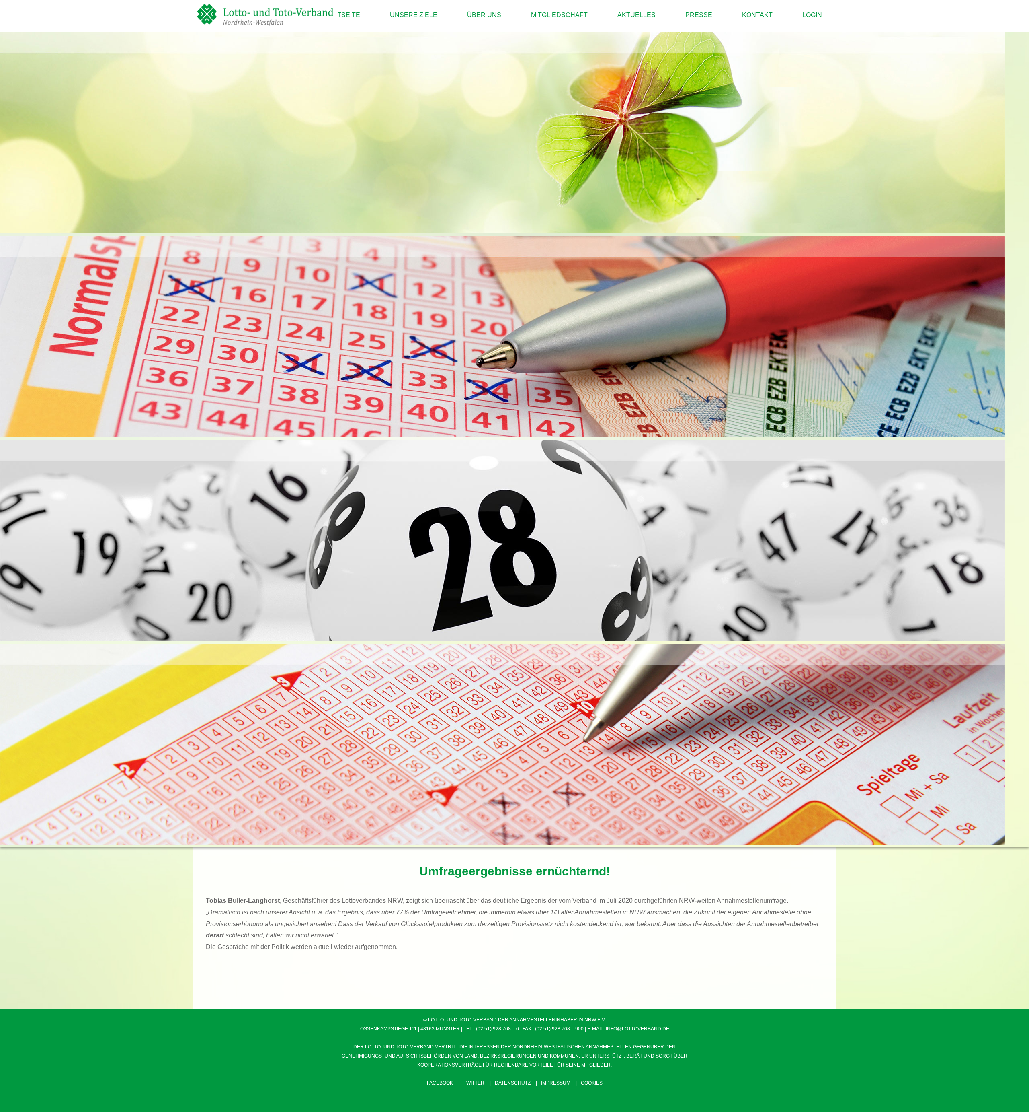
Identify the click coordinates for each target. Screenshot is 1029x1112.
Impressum (555, 1083)
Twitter (473, 1083)
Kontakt (757, 15)
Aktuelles (636, 15)
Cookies (592, 1083)
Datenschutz (513, 1083)
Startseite (340, 15)
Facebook (440, 1083)
